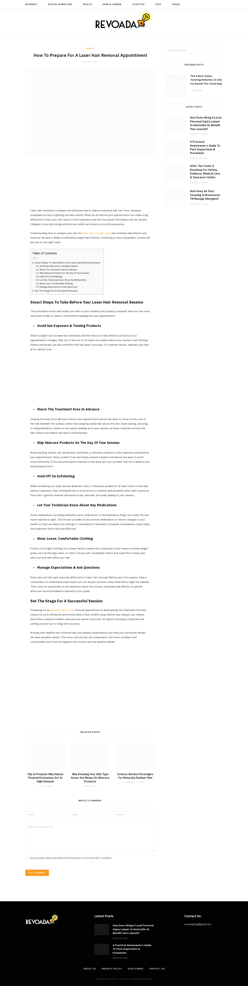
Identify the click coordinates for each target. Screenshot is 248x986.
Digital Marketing (60, 4)
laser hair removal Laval (96, 233)
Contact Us (157, 968)
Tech (158, 4)
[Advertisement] (90, 184)
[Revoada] (124, 20)
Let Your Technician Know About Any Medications (63, 280)
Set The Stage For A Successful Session (56, 290)
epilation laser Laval (62, 610)
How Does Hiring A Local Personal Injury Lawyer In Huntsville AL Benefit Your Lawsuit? (133, 929)
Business (31, 4)
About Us (89, 968)
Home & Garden (111, 4)
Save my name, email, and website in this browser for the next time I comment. (71, 858)
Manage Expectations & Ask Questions (58, 287)
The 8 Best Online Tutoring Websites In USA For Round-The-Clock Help (206, 79)
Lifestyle (138, 4)
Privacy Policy (112, 968)
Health (87, 4)
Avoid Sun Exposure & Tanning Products (59, 266)
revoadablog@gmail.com (197, 924)
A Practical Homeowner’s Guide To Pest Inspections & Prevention (132, 949)
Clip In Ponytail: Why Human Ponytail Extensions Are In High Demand (45, 777)
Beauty (90, 48)
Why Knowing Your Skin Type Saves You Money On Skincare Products (90, 777)
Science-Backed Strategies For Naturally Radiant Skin (135, 776)
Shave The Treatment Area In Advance (58, 269)
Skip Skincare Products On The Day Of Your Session (64, 273)
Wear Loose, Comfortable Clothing (56, 283)
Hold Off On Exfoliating (51, 276)
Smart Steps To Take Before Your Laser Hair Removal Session (67, 262)
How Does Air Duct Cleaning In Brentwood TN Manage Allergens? (205, 194)
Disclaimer (135, 968)
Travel (176, 4)
